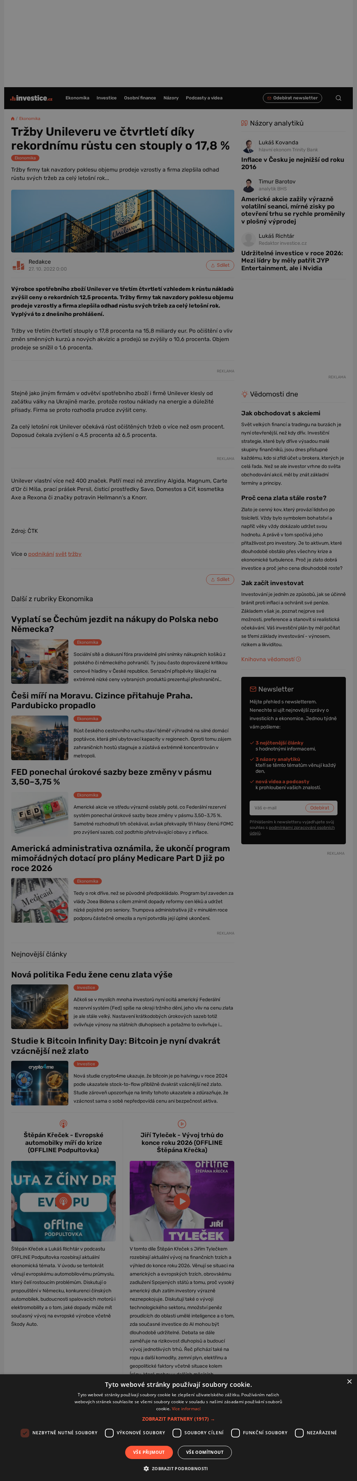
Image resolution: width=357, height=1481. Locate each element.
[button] (178, 1418)
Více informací (186, 1409)
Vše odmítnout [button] (204, 1452)
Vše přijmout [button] (149, 1452)
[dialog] (178, 1427)
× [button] (349, 1381)
